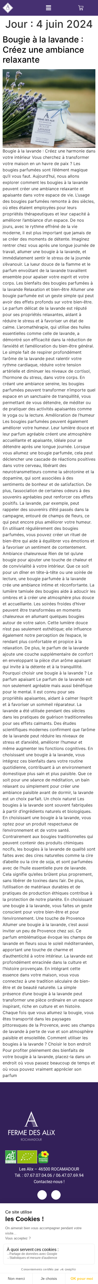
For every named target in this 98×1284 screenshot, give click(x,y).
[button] (48, 8)
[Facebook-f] (42, 1195)
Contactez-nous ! (49, 1181)
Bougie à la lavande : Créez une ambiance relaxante (43, 49)
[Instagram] (56, 1195)
